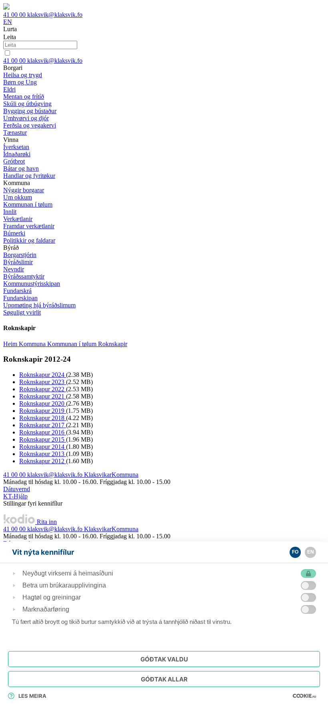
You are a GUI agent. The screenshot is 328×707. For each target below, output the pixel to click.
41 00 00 (15, 14)
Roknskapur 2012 (42, 461)
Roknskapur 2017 (42, 425)
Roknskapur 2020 (42, 403)
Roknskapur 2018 (42, 417)
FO (295, 552)
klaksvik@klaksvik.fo (54, 14)
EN (7, 21)
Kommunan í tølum (72, 344)
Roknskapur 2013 (42, 453)
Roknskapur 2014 (42, 446)
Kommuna (33, 344)
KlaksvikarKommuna (111, 474)
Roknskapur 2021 (42, 396)
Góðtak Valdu (164, 659)
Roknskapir (112, 344)
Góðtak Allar (164, 679)
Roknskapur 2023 (42, 381)
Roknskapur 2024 (42, 374)
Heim (11, 344)
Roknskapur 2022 (42, 389)
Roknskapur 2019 (42, 410)
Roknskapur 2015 (42, 439)
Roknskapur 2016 (42, 432)
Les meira (32, 696)
